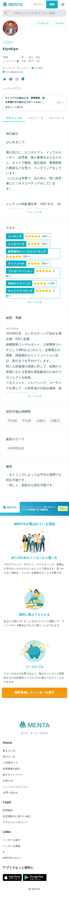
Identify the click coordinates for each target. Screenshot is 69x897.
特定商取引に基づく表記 (16, 816)
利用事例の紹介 (11, 768)
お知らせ (8, 780)
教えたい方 (9, 750)
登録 (51, 4)
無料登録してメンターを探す (34, 692)
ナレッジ (56, 117)
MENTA (36, 889)
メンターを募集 (11, 845)
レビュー (35, 117)
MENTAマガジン (12, 857)
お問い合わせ (10, 792)
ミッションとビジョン (15, 786)
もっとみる (35, 211)
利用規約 (8, 810)
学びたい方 (9, 756)
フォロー (60, 23)
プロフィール (14, 117)
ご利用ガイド (10, 762)
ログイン (39, 4)
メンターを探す (11, 839)
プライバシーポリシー (15, 822)
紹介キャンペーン (13, 774)
